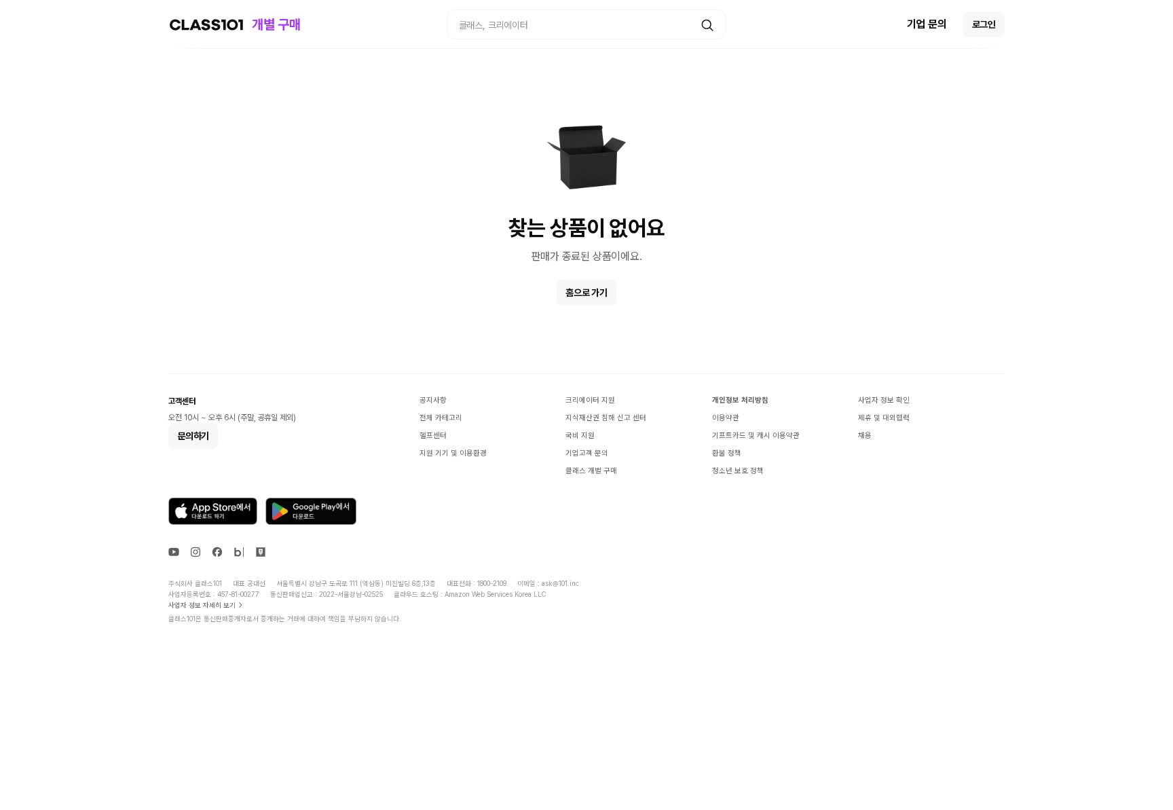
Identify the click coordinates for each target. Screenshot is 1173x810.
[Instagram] (195, 552)
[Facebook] (217, 552)
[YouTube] (173, 552)
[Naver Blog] (239, 552)
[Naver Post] (260, 552)
